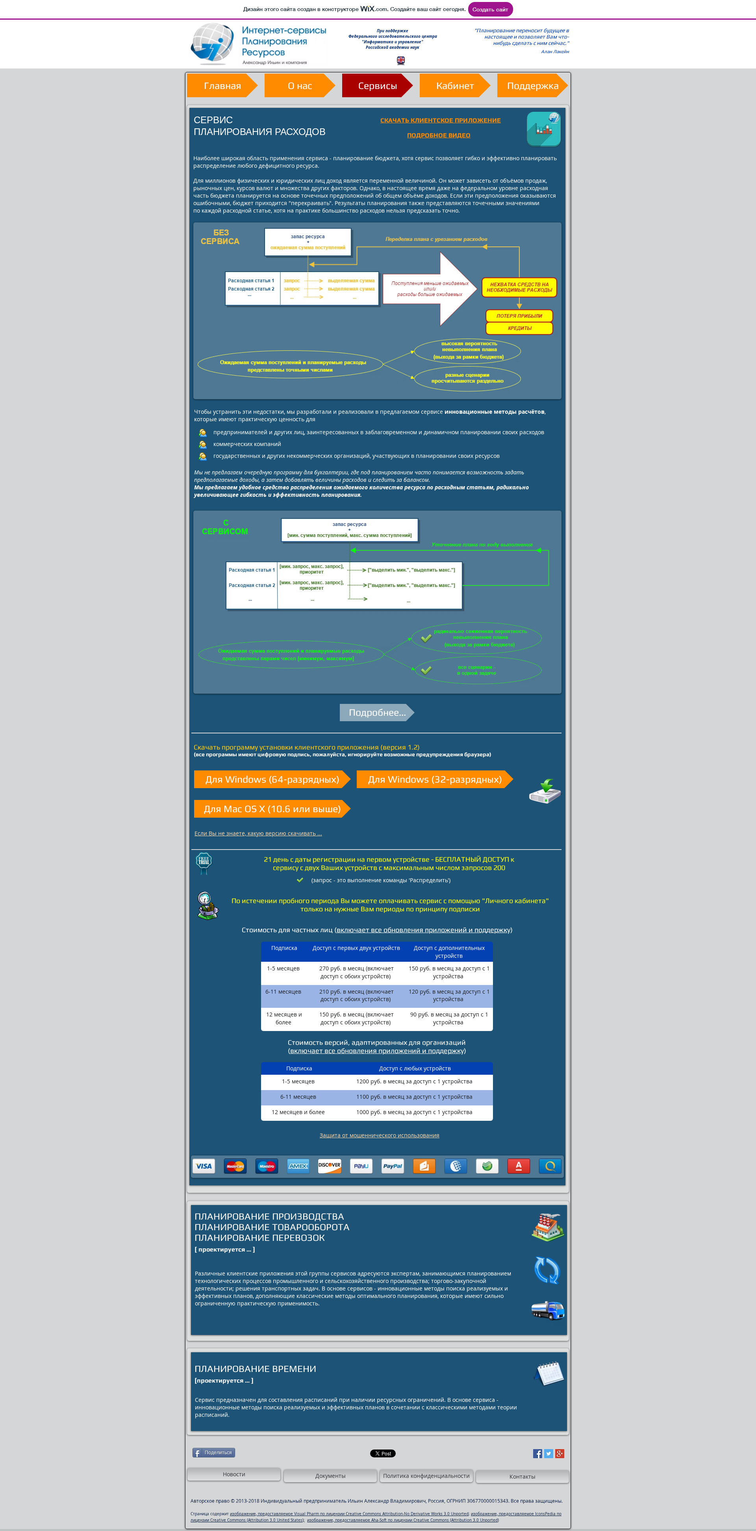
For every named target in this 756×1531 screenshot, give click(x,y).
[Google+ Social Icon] (559, 1453)
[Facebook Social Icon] (537, 1453)
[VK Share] (313, 1453)
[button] (377, 85)
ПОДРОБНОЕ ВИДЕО (439, 135)
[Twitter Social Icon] (548, 1453)
